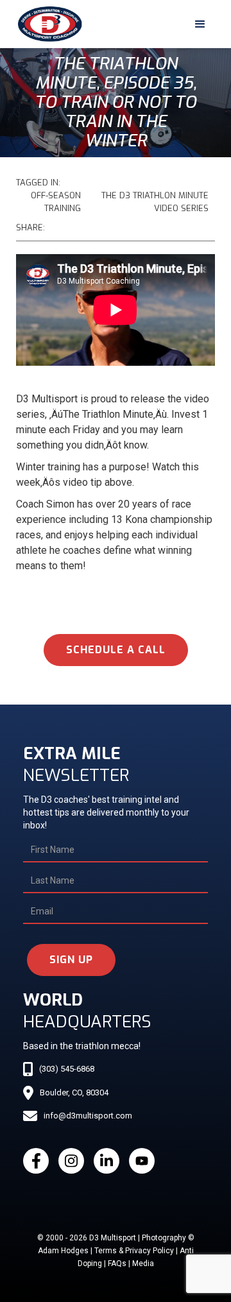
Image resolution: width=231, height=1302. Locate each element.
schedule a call (116, 649)
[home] (47, 24)
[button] (200, 24)
